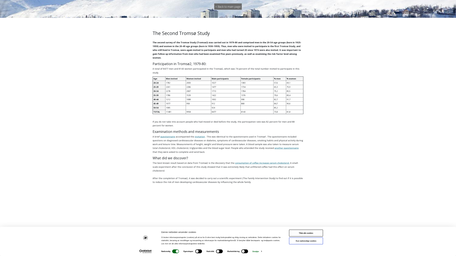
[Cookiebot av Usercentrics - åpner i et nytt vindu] (145, 251)
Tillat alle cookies (306, 233)
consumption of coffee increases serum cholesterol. (262, 162)
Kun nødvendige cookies (306, 241)
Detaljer (255, 251)
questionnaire (167, 136)
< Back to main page (228, 7)
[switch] (198, 251)
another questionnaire (287, 147)
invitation (200, 136)
